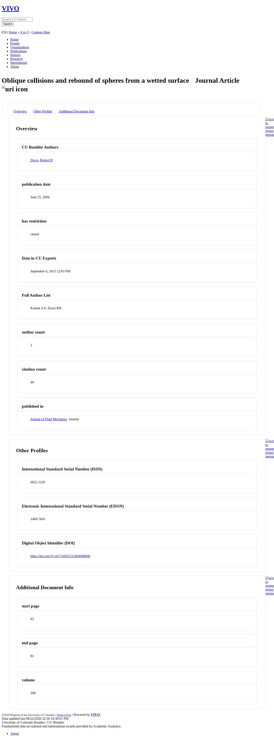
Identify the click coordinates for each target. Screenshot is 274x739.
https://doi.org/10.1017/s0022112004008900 (60, 556)
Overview (20, 111)
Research (16, 59)
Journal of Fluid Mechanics (48, 419)
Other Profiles (42, 111)
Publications (18, 51)
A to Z (24, 32)
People (14, 43)
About (14, 66)
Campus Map (41, 32)
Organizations (19, 47)
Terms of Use (64, 714)
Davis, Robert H (41, 160)
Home (13, 32)
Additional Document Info (76, 111)
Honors (15, 55)
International (18, 63)
